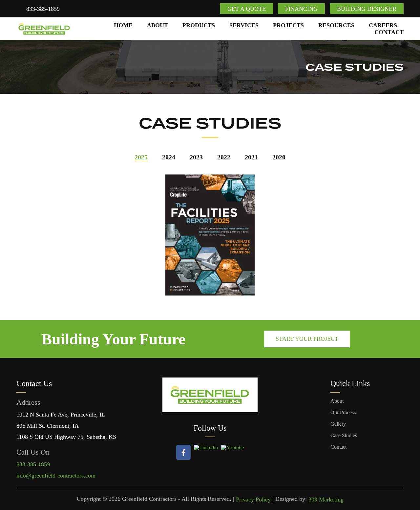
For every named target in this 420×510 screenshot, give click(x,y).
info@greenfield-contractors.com (55, 475)
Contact (389, 32)
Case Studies (343, 435)
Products (198, 25)
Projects (288, 25)
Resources (336, 25)
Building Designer (366, 9)
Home (123, 25)
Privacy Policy (253, 499)
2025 (141, 157)
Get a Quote (246, 9)
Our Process (343, 412)
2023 (196, 157)
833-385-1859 (43, 9)
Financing (301, 9)
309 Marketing (326, 499)
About (157, 25)
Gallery (338, 424)
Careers (383, 25)
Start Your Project (307, 339)
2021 (251, 157)
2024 (168, 157)
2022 (223, 157)
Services (244, 25)
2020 (278, 157)
